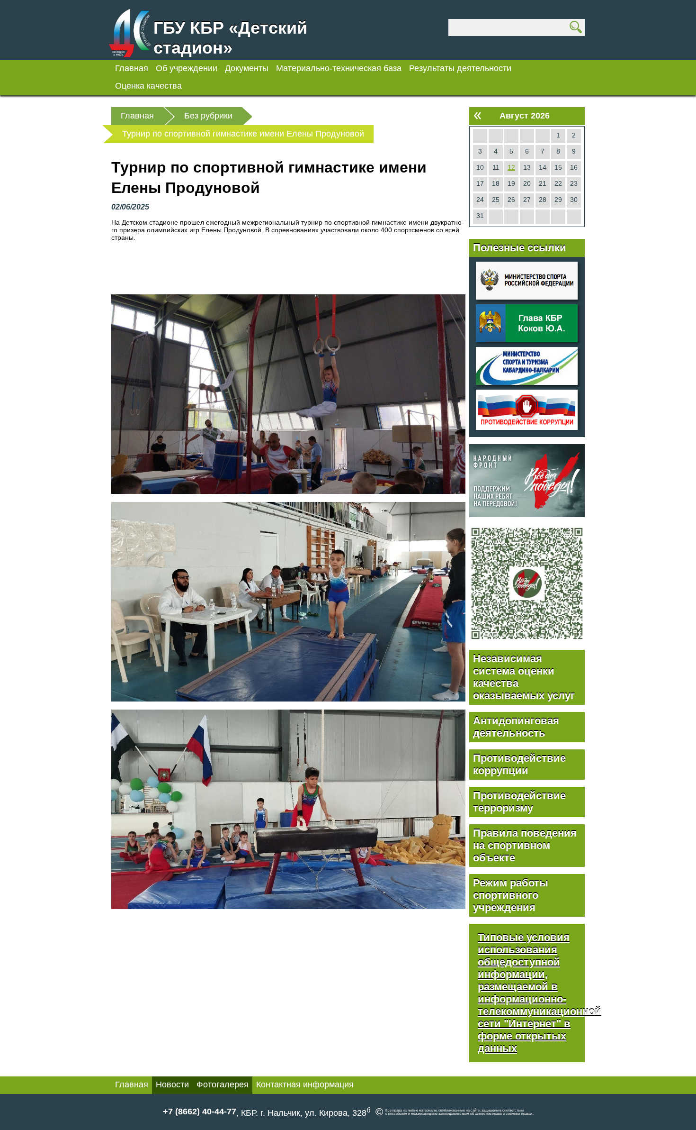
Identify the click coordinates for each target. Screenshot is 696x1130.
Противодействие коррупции (519, 764)
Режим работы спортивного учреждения (510, 895)
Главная (131, 68)
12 (511, 167)
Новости (172, 1084)
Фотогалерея (222, 1084)
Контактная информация (305, 1084)
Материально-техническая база (339, 68)
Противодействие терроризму (519, 802)
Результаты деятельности (460, 68)
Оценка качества (148, 86)
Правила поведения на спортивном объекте (525, 845)
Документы (246, 68)
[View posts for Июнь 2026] (477, 115)
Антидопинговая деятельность (516, 727)
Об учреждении (186, 68)
